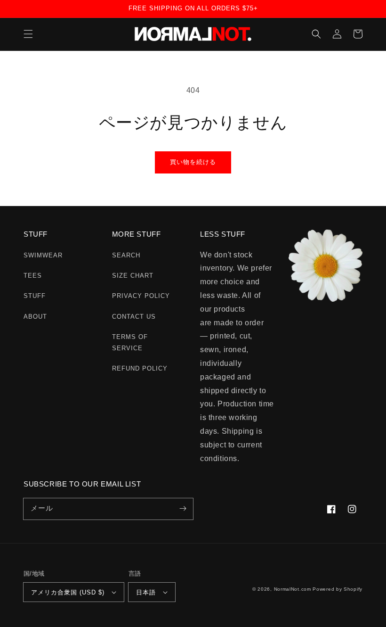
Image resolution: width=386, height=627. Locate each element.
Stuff (35, 295)
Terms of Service (130, 342)
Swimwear (43, 255)
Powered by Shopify (337, 589)
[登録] (182, 508)
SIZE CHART (132, 275)
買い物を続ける (193, 161)
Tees (33, 275)
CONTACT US (134, 316)
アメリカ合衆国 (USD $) (68, 592)
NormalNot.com (292, 589)
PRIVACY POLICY (141, 295)
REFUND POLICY (140, 368)
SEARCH (126, 255)
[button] (28, 34)
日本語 (146, 592)
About (35, 316)
